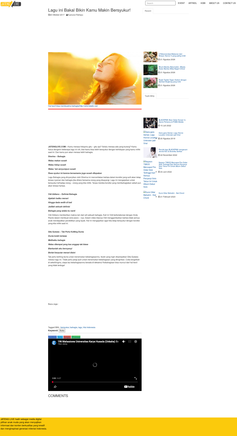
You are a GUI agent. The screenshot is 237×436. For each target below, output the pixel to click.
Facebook (52, 337)
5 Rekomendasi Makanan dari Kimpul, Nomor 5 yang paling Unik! (172, 55)
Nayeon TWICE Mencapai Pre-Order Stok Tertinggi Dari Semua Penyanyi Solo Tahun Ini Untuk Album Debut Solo (173, 165)
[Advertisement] (95, 35)
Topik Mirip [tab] (149, 95)
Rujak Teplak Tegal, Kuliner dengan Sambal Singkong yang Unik (173, 81)
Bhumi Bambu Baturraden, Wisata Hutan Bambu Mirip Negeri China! (172, 68)
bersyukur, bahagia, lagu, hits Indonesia (78, 327)
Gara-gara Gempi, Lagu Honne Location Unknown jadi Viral (171, 134)
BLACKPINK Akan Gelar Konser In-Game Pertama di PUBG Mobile (172, 121)
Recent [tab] (148, 10)
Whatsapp (75, 337)
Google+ (67, 337)
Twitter (60, 337)
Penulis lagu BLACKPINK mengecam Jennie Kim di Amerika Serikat (173, 150)
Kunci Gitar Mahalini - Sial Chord (171, 193)
